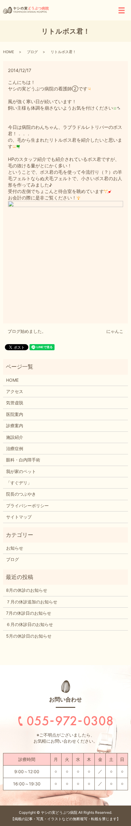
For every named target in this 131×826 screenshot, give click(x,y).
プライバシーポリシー (27, 505)
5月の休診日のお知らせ (28, 636)
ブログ (32, 51)
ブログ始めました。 (27, 331)
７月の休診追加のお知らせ (31, 601)
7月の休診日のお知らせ (28, 613)
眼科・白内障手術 (23, 459)
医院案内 (14, 414)
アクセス (14, 391)
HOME (8, 51)
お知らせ (14, 548)
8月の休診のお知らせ (26, 590)
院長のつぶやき (21, 494)
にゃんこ (114, 331)
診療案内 (14, 425)
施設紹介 (14, 437)
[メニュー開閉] (122, 10)
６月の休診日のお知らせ (29, 624)
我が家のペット (21, 471)
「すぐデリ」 (19, 482)
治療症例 (14, 448)
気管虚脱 (14, 402)
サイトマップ (19, 516)
